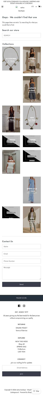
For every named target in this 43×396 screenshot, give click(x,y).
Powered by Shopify (26, 392)
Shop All (21, 344)
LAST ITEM (21, 352)
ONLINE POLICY (21, 328)
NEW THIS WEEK (21, 341)
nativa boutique (21, 390)
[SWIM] (11, 212)
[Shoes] (32, 156)
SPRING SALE (21, 346)
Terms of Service (21, 330)
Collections (21, 349)
